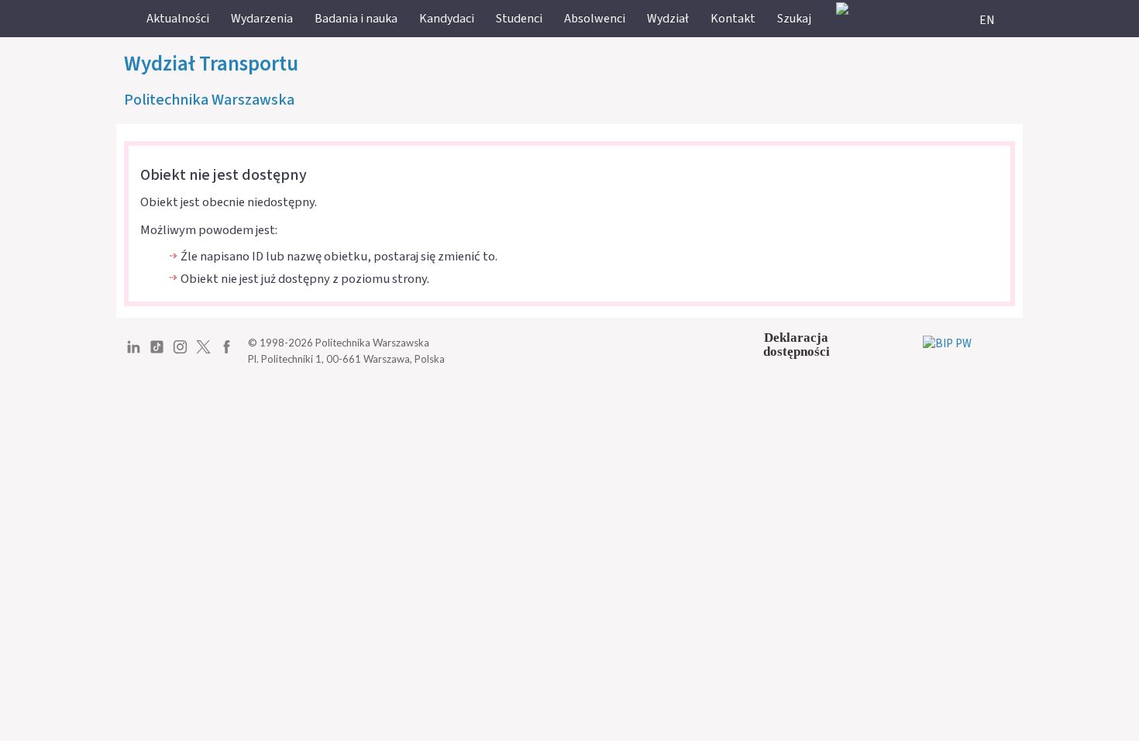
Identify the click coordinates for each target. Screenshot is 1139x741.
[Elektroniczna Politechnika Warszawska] (842, 8)
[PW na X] (203, 352)
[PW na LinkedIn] (133, 352)
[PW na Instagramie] (180, 352)
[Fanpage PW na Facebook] (226, 352)
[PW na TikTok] (157, 352)
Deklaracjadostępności (796, 344)
